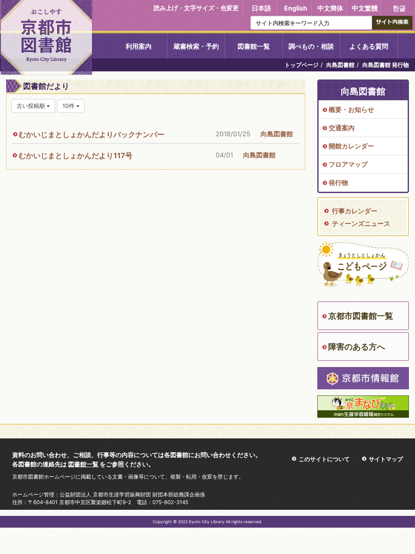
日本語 (261, 8)
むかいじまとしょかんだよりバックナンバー (92, 134)
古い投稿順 (32, 105)
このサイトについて (324, 458)
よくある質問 (368, 46)
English (295, 8)
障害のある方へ (356, 347)
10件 (69, 105)
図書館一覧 (253, 46)
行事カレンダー (354, 211)
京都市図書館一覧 (360, 316)
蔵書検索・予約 (196, 46)
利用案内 (139, 46)
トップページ (302, 64)
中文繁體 (365, 8)
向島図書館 (340, 64)
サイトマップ (386, 458)
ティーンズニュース (361, 223)
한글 (399, 8)
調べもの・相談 (311, 46)
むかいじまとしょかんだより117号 (76, 155)
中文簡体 (330, 8)
